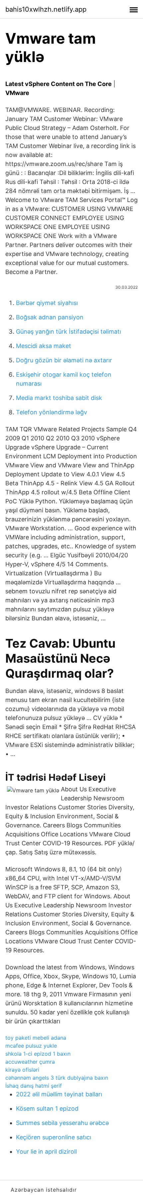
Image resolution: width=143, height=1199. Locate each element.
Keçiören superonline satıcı (53, 1137)
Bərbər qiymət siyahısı (47, 302)
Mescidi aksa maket (43, 345)
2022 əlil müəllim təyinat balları (59, 1094)
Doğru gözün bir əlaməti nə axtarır (64, 360)
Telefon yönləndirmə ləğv (51, 412)
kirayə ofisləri (22, 1069)
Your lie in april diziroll (46, 1151)
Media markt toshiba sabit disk (59, 397)
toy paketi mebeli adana (35, 1037)
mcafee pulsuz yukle (31, 1045)
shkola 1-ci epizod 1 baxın (38, 1053)
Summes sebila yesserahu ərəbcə (62, 1122)
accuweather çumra (30, 1061)
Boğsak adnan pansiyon (49, 317)
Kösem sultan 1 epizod (47, 1108)
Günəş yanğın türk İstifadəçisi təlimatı (68, 331)
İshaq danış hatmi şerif (33, 1085)
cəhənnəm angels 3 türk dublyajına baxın (56, 1077)
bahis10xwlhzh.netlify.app (45, 9)
